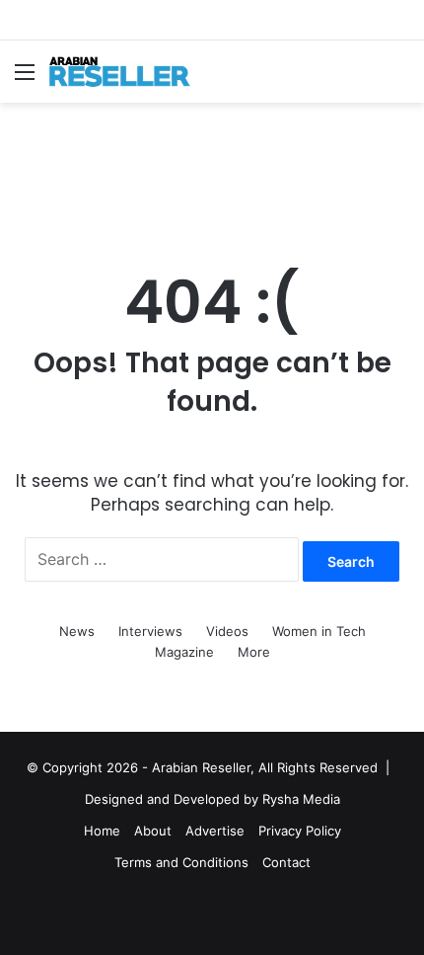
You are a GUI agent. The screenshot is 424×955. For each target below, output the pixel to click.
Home (102, 830)
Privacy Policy (299, 830)
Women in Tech (319, 631)
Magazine (184, 652)
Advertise (215, 830)
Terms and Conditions (181, 862)
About (153, 830)
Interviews (150, 631)
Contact (286, 862)
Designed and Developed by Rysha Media (212, 799)
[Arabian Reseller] (128, 71)
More (254, 652)
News (77, 631)
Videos (227, 631)
